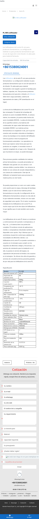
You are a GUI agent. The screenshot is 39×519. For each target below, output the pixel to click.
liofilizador (32, 94)
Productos (12, 11)
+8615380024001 (15, 66)
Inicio (4, 11)
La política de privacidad (14, 462)
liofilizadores (10, 78)
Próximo (30, 362)
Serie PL (21, 11)
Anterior (7, 362)
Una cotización (9, 37)
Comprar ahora (9, 42)
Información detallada (11, 73)
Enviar (19, 467)
